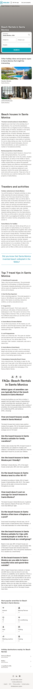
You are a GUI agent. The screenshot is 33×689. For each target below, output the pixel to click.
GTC (10, 684)
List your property (26, 2)
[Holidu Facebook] (19, 676)
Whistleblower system (16, 686)
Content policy (25, 684)
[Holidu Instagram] (13, 676)
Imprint (5, 684)
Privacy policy (16, 684)
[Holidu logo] (4, 2)
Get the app (16, 2)
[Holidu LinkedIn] (16, 676)
